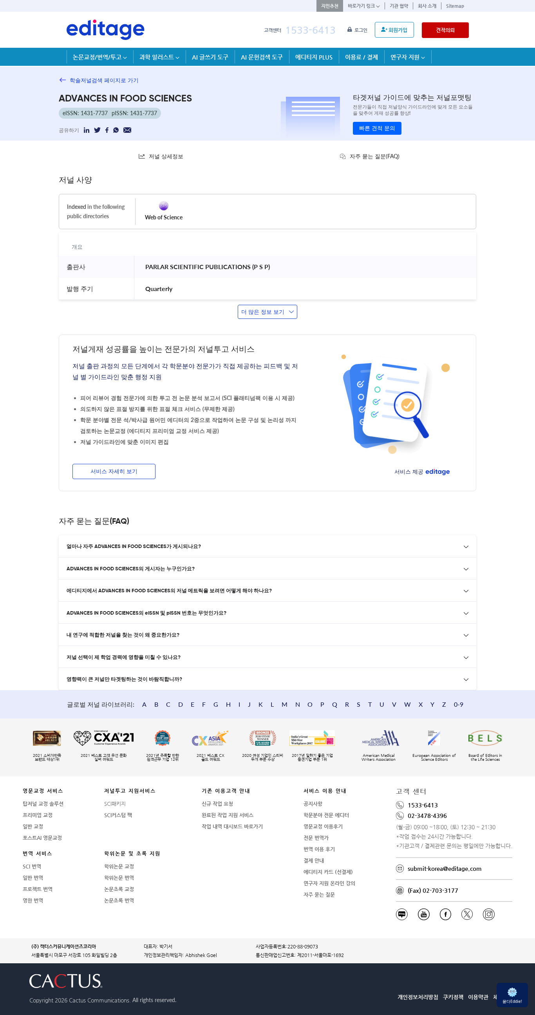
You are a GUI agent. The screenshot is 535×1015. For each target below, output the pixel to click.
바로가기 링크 (362, 6)
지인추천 (329, 6)
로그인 (361, 30)
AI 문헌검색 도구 (262, 57)
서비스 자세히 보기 (113, 471)
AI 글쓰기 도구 (210, 57)
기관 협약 (399, 6)
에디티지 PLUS (314, 57)
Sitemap (455, 6)
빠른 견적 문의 (377, 128)
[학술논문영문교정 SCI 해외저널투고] (106, 30)
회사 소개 (427, 6)
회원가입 (398, 30)
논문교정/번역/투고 (98, 57)
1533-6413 (310, 30)
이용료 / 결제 (361, 57)
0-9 (458, 704)
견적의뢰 (445, 30)
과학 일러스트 (157, 57)
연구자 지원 (405, 57)
